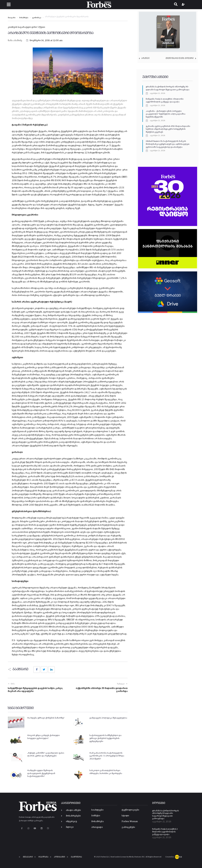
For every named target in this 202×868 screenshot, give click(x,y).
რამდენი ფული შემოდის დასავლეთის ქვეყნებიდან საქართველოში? (41, 773)
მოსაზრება (23, 18)
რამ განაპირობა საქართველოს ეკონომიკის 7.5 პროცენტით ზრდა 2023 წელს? (106, 756)
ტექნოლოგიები (130, 810)
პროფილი (97, 827)
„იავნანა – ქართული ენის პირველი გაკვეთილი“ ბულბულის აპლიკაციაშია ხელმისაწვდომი (165, 114)
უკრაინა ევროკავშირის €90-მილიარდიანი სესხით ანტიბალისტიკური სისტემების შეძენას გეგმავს (168, 129)
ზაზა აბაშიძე (15, 40)
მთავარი (11, 18)
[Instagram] (28, 828)
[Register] (183, 4)
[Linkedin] (41, 828)
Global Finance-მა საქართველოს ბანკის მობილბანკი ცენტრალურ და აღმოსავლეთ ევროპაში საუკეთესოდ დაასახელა (167, 144)
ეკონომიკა (36, 18)
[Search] (175, 4)
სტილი (125, 816)
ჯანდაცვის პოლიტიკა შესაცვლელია (108, 718)
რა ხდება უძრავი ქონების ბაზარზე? (45, 718)
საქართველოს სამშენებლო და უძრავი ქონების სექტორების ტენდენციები (105, 738)
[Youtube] (35, 828)
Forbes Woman (130, 821)
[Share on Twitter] (44, 669)
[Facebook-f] (22, 828)
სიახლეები (97, 810)
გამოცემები (128, 827)
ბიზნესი (95, 816)
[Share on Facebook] (36, 669)
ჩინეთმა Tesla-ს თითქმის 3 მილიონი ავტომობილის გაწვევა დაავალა (165, 831)
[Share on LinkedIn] (51, 669)
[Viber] (48, 828)
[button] (8, 4)
